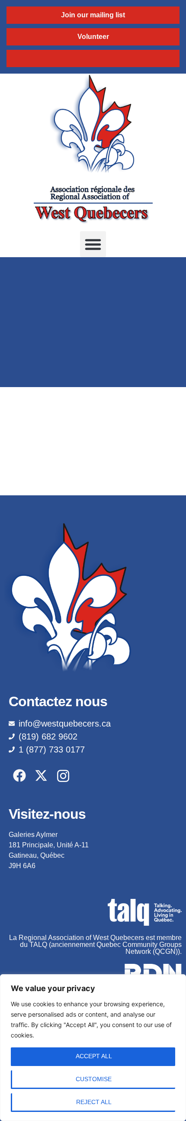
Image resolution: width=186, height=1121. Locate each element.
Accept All (94, 1056)
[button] (93, 244)
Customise (94, 1079)
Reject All (94, 1101)
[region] (93, 1047)
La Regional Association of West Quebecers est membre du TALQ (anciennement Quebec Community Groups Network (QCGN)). (95, 944)
